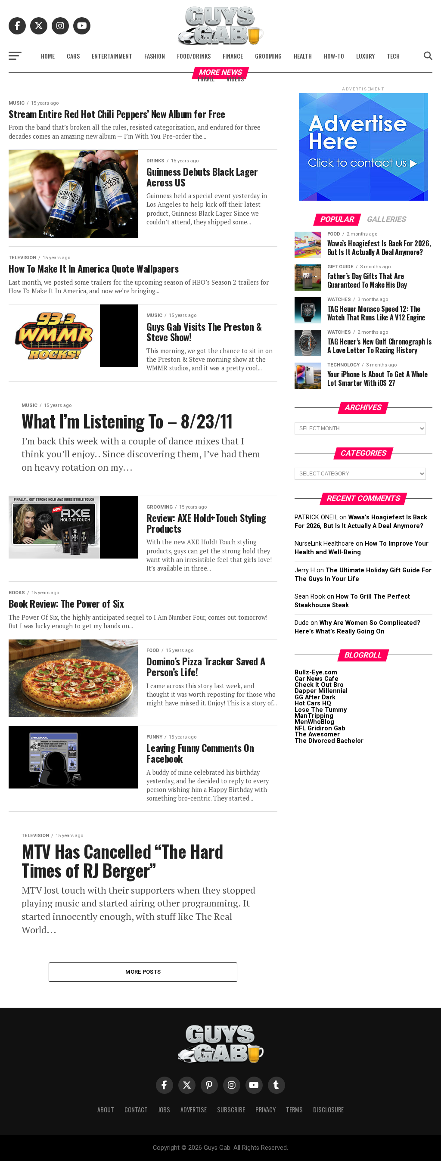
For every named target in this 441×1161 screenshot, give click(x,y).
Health (303, 55)
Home (48, 55)
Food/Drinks (194, 55)
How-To (334, 55)
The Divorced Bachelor (329, 741)
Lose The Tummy (321, 710)
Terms (294, 1109)
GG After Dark (315, 697)
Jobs (164, 1109)
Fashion (154, 55)
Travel (205, 78)
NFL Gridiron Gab (320, 728)
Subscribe (231, 1109)
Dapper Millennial (321, 691)
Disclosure (328, 1109)
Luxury (365, 55)
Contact (136, 1109)
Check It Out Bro (319, 685)
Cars (73, 55)
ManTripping (314, 716)
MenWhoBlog (314, 722)
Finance (233, 55)
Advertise (193, 1109)
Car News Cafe (317, 679)
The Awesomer (317, 734)
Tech (393, 55)
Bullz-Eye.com (316, 672)
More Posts (143, 972)
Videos (235, 78)
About (105, 1109)
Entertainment (112, 55)
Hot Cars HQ (313, 703)
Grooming (268, 55)
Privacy (265, 1109)
